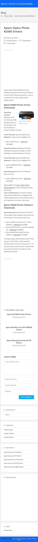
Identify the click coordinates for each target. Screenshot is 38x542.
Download (24, 142)
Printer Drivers (12, 41)
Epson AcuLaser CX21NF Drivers (13, 463)
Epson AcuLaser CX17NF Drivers (13, 459)
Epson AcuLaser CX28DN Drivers (13, 467)
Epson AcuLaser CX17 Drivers (12, 456)
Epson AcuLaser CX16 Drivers (12, 452)
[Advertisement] (19, 70)
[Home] (1, 16)
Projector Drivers (9, 433)
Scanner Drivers (8, 437)
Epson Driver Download (18, 538)
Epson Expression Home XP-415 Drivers (19, 341)
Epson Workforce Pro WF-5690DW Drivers (19, 328)
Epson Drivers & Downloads (17, 3)
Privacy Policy (8, 530)
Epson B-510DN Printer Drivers (19, 314)
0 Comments (26, 41)
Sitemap (28, 538)
